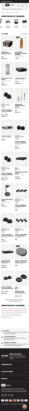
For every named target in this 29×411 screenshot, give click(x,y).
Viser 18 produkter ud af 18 (14, 301)
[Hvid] (19, 288)
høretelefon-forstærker (12, 310)
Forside (2, 12)
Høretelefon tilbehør (15, 12)
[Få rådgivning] (25, 406)
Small (3, 104)
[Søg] (3, 9)
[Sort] (16, 169)
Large (3, 107)
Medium (8, 104)
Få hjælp (11, 358)
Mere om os (24, 391)
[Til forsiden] (10, 5)
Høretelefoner (8, 12)
